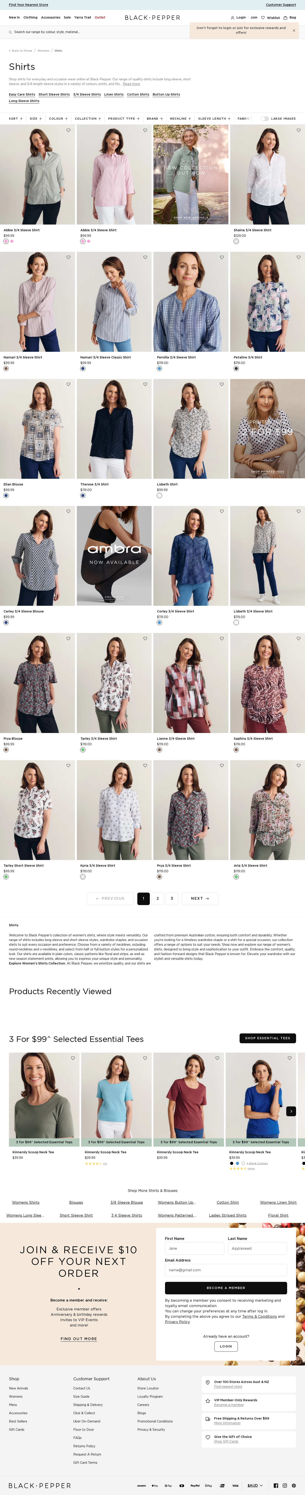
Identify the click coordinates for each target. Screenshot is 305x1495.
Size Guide (81, 1396)
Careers (143, 1405)
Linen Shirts (113, 94)
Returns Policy (84, 1446)
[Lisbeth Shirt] (190, 429)
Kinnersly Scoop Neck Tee (33, 1152)
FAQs (77, 1438)
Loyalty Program (150, 1396)
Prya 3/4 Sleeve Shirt (174, 865)
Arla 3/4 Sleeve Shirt (250, 865)
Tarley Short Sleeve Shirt (24, 865)
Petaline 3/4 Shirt (248, 357)
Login (241, 17)
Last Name (237, 1239)
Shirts (58, 50)
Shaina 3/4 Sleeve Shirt (253, 230)
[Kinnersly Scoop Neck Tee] (44, 1100)
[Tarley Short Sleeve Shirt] (37, 810)
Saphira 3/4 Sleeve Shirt (253, 738)
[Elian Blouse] (37, 429)
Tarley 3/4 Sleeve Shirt (98, 738)
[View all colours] (9, 241)
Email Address (178, 1260)
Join (254, 17)
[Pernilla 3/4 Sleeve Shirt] (190, 302)
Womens (43, 50)
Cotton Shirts (138, 94)
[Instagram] (285, 1485)
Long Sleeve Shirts (24, 101)
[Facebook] (276, 1485)
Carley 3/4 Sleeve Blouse (24, 611)
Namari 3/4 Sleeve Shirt (23, 357)
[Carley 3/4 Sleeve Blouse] (37, 556)
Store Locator (148, 1388)
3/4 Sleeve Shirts (87, 94)
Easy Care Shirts (22, 94)
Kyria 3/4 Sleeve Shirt (97, 865)
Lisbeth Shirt (167, 484)
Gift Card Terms (85, 1462)
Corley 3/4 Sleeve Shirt (175, 611)
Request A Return (87, 1454)
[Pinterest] (294, 1485)
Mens (13, 1405)
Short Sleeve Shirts (54, 94)
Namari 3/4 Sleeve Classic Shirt (105, 357)
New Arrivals (18, 1388)
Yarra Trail (82, 17)
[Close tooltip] (294, 30)
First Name (174, 1239)
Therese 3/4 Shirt (94, 484)
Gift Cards (16, 1429)
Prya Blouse (13, 738)
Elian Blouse (13, 484)
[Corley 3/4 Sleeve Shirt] (190, 556)
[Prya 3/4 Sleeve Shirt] (190, 810)
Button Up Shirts (166, 94)
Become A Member (226, 1288)
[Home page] (152, 17)
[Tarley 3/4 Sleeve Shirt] (114, 683)
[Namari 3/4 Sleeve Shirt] (37, 302)
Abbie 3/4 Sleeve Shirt (22, 230)
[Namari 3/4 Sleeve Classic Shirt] (114, 302)
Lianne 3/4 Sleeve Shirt (176, 738)
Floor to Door (83, 1429)
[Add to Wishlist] (68, 130)
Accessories (50, 17)
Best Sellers (18, 1421)
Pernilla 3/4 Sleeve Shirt (176, 357)
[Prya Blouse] (37, 683)
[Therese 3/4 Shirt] (114, 429)
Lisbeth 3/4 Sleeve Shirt (253, 611)
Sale (67, 17)
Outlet (100, 17)
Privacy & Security (151, 1429)
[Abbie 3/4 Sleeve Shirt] (37, 175)
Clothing (30, 17)
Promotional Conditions (155, 1421)
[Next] (291, 1111)
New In (14, 17)
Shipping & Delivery (88, 1405)
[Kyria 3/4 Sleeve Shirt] (114, 810)
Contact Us (81, 1388)
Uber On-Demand (86, 1421)
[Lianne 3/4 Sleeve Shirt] (190, 683)
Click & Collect (84, 1413)
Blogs (141, 1413)
